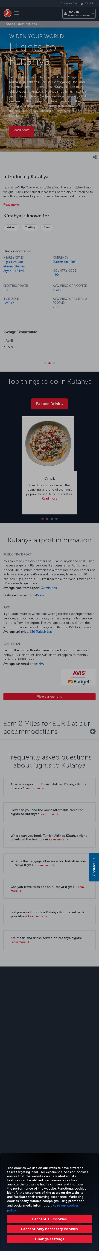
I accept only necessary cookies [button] (49, 1229)
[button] (49, 1239)
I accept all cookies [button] (49, 1219)
